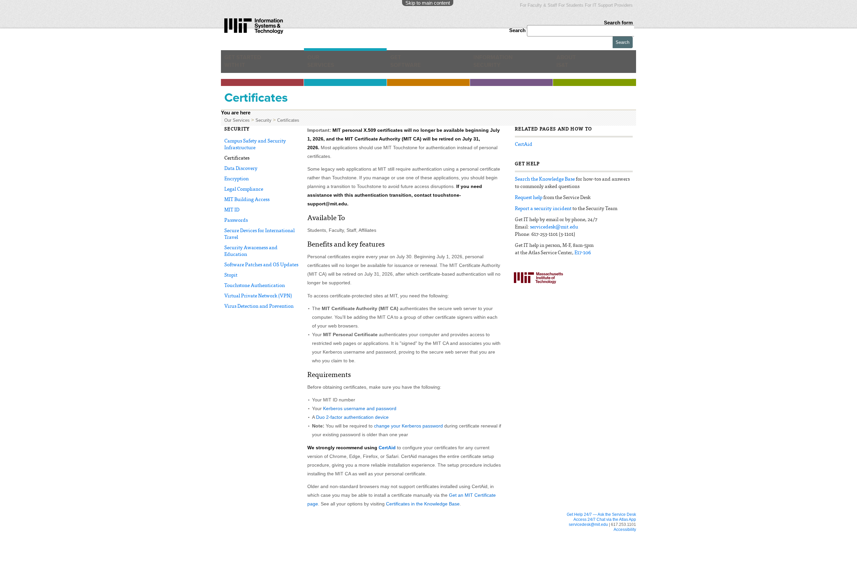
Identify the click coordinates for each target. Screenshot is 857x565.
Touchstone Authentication (254, 285)
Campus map (404, 562)
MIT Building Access (246, 199)
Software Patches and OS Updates (261, 265)
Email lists (243, 542)
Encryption (236, 179)
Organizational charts (489, 555)
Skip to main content (427, 3)
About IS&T (577, 63)
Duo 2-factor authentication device (352, 417)
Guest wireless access (412, 549)
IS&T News (481, 549)
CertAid (387, 447)
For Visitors (407, 535)
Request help (528, 197)
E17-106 (582, 253)
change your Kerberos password (408, 426)
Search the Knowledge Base (545, 179)
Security (263, 120)
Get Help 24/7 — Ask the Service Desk (601, 514)
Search (518, 30)
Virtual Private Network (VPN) (258, 296)
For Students (570, 5)
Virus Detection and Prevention (259, 306)
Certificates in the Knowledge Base (423, 503)
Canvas (241, 529)
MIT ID (231, 210)
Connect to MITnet (329, 542)
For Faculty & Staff (538, 5)
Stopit (230, 275)
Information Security (497, 63)
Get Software (405, 63)
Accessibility (625, 529)
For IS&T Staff (487, 535)
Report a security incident (543, 208)
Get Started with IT (246, 63)
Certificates (288, 120)
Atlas (239, 535)
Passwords (236, 220)
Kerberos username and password (359, 408)
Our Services (323, 63)
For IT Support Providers (609, 5)
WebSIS (320, 535)
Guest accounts (248, 548)
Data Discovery (240, 168)
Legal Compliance (243, 189)
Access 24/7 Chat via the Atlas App (604, 519)
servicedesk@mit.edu (554, 227)
